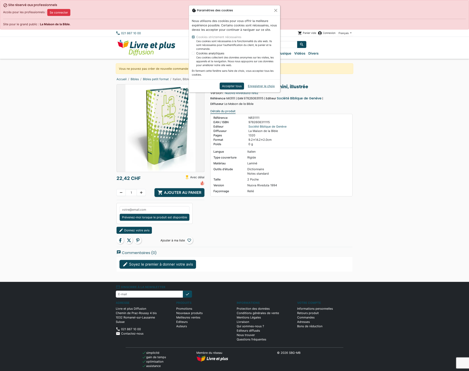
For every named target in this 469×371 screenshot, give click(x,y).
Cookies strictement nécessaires (218, 37)
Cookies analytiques (210, 53)
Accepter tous (232, 86)
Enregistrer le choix (261, 86)
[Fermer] (276, 10)
